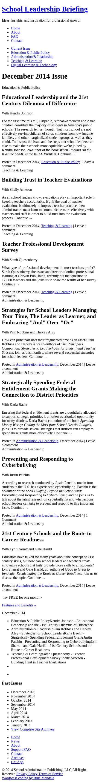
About (15, 32)
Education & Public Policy (30, 52)
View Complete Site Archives (32, 729)
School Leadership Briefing (45, 9)
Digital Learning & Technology (34, 65)
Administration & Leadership (32, 57)
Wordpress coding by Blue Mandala (28, 778)
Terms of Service (50, 774)
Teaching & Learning (26, 61)
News (15, 741)
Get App (17, 762)
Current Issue (20, 48)
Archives (17, 758)
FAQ (14, 36)
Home (15, 28)
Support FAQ (21, 749)
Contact (16, 41)
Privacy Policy (27, 774)
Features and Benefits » (19, 605)
